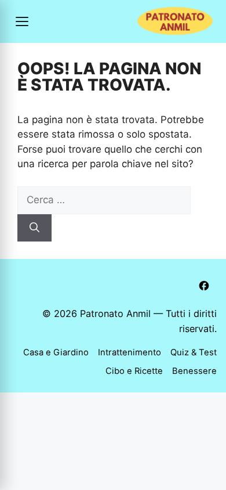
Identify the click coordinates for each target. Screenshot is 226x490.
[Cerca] (34, 228)
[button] (22, 21)
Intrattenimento (129, 352)
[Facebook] (204, 285)
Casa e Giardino (56, 352)
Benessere (194, 371)
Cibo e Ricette (134, 371)
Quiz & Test (193, 352)
